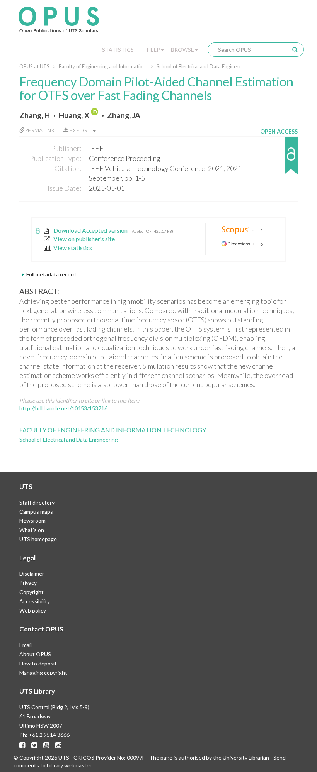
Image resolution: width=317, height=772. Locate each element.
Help (153, 49)
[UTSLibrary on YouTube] (46, 745)
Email (25, 645)
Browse (182, 49)
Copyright (31, 592)
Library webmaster (69, 765)
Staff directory (37, 502)
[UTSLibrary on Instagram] (58, 745)
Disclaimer (31, 573)
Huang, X (74, 115)
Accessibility (34, 601)
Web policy (32, 610)
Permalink (40, 130)
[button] (279, 159)
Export (80, 130)
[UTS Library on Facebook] (22, 745)
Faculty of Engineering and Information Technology (116, 66)
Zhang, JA (123, 115)
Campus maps (36, 511)
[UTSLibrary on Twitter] (34, 745)
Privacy (28, 582)
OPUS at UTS (34, 66)
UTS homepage (38, 539)
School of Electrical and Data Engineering (202, 66)
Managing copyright (43, 672)
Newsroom (32, 520)
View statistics (72, 247)
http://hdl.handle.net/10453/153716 (63, 408)
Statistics (118, 49)
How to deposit (38, 663)
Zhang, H (34, 115)
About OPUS (35, 654)
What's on (31, 530)
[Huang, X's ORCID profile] (95, 115)
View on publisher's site (84, 238)
